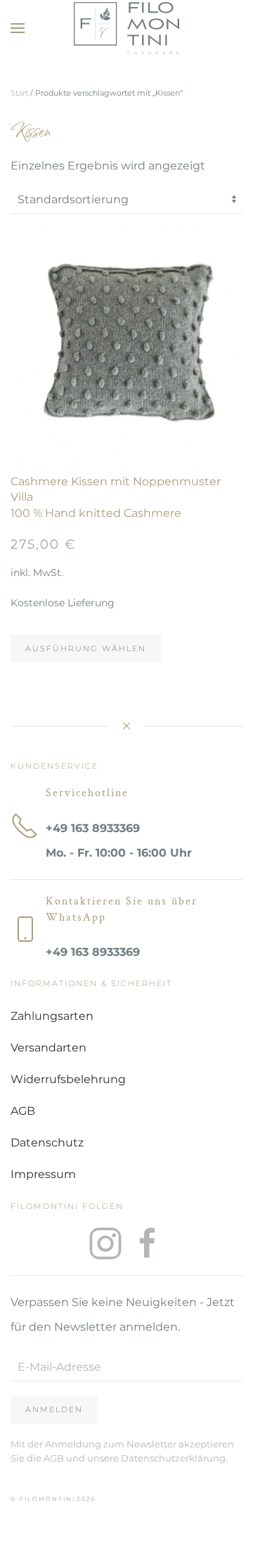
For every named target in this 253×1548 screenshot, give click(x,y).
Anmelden (54, 1409)
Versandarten (48, 1047)
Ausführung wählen (85, 648)
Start (19, 93)
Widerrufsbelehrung (68, 1079)
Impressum (43, 1174)
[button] (18, 28)
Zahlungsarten (52, 1016)
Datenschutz (47, 1142)
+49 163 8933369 (93, 828)
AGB (23, 1111)
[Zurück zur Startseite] (126, 28)
